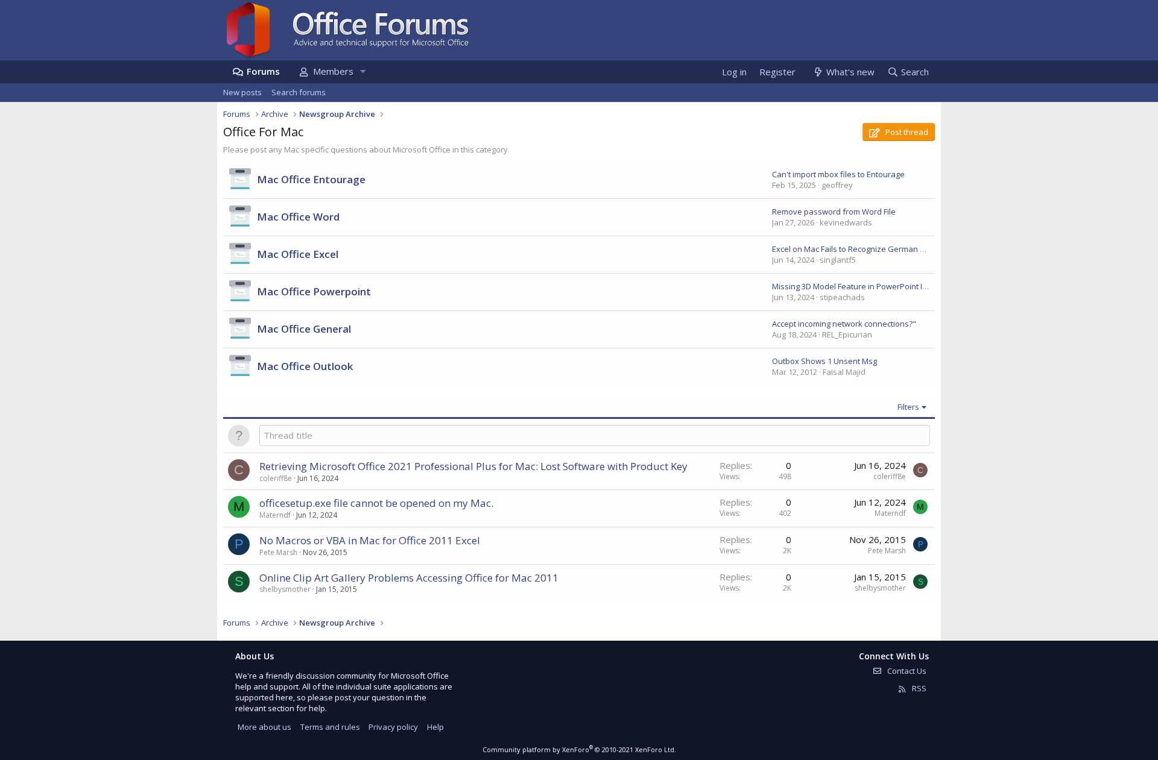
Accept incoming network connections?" (844, 323)
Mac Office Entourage (311, 179)
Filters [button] (908, 406)
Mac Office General (304, 329)
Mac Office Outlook (305, 366)
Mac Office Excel (297, 254)
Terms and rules (330, 726)
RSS (918, 688)
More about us (264, 726)
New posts (242, 92)
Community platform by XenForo (579, 749)
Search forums (298, 92)
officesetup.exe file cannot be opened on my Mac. (376, 503)
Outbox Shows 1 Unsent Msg (824, 361)
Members (333, 71)
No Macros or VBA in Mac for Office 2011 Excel (369, 540)
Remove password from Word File (834, 211)
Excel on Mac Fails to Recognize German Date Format (868, 248)
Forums (263, 71)
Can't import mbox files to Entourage (838, 174)
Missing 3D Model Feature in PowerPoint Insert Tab (864, 286)
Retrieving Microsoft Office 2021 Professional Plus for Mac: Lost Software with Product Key (473, 466)
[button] (362, 71)
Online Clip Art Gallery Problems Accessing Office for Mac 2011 (408, 578)
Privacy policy (393, 726)
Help (435, 726)
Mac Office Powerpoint (314, 291)
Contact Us (905, 670)
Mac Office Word (298, 217)
